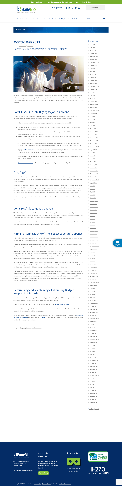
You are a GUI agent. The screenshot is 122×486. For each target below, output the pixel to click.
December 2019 (94, 237)
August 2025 (93, 65)
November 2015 (94, 369)
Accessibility (37, 484)
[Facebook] (66, 8)
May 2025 (92, 71)
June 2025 (92, 68)
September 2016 (94, 339)
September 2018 (94, 282)
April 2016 (92, 354)
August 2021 (93, 183)
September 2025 (94, 62)
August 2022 (93, 150)
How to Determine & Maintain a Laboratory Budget (40, 49)
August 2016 (93, 342)
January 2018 (93, 306)
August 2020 (93, 213)
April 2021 (92, 195)
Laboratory (38, 328)
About (19, 19)
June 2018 (92, 291)
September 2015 (94, 375)
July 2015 (92, 378)
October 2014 (93, 399)
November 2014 (94, 396)
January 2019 (93, 270)
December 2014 (94, 393)
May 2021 (92, 192)
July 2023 (92, 117)
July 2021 (92, 186)
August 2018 (93, 285)
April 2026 (92, 47)
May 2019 (92, 258)
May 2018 (92, 294)
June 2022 (92, 156)
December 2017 (94, 309)
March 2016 (93, 357)
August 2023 (93, 113)
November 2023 (94, 104)
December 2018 (94, 273)
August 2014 (93, 402)
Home (19, 29)
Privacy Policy (46, 484)
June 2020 (92, 219)
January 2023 (93, 135)
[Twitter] (69, 8)
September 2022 (94, 147)
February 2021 (94, 201)
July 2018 (92, 288)
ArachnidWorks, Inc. (65, 484)
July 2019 (92, 252)
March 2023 (93, 129)
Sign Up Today (43, 473)
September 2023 (94, 110)
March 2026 (93, 50)
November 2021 (94, 174)
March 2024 (93, 98)
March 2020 (93, 228)
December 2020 (94, 207)
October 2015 (93, 372)
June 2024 (92, 95)
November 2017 (94, 312)
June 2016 (92, 348)
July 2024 (92, 92)
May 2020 (92, 222)
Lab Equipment (30, 328)
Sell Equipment (64, 19)
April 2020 (92, 225)
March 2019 (93, 264)
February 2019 (94, 267)
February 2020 (94, 231)
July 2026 (92, 44)
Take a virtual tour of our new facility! (73, 462)
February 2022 (94, 165)
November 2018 (94, 276)
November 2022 (94, 141)
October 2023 (93, 107)
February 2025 (94, 77)
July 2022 (92, 153)
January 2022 (93, 168)
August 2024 (93, 89)
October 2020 (93, 210)
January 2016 (93, 363)
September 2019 (94, 246)
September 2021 (94, 180)
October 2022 (93, 144)
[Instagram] (78, 8)
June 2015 (92, 381)
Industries (51, 19)
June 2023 (92, 120)
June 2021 (92, 189)
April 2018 (92, 297)
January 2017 (93, 333)
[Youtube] (75, 8)
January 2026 (93, 53)
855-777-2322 (17, 466)
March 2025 (93, 74)
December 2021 (94, 171)
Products (29, 19)
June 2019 (92, 255)
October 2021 (93, 177)
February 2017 (94, 330)
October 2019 (93, 243)
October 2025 (93, 59)
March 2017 (93, 327)
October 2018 (93, 279)
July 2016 (92, 345)
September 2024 (94, 86)
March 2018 (93, 300)
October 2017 (93, 315)
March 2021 (93, 198)
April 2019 (92, 261)
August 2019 (93, 249)
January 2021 (93, 204)
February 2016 (94, 360)
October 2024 (93, 83)
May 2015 (92, 384)
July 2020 (92, 216)
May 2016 (92, 351)
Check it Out (86, 2)
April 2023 (92, 126)
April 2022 (92, 159)
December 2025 (94, 56)
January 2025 (93, 80)
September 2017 (94, 318)
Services (39, 19)
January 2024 (93, 101)
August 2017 (93, 321)
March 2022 (93, 162)
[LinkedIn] (72, 8)
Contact (74, 19)
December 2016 (94, 336)
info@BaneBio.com (27, 470)
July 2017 (92, 324)
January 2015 (93, 390)
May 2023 (92, 122)
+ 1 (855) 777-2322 (57, 8)
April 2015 (92, 387)
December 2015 (94, 366)
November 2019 (94, 240)
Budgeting (23, 328)
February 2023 (94, 132)
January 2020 (93, 234)
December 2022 (94, 138)
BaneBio (30, 46)
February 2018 (94, 303)
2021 (24, 29)
